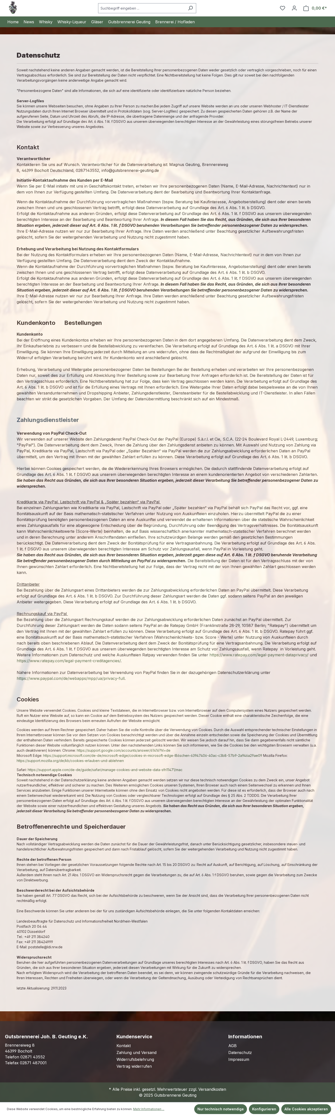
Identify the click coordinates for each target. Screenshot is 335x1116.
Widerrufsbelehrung (135, 1059)
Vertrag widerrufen (134, 1066)
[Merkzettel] (282, 8)
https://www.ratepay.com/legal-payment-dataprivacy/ (259, 654)
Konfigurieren (264, 1109)
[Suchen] (190, 8)
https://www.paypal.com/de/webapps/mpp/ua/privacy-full (71, 678)
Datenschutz (240, 1052)
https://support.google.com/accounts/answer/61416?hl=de (123, 750)
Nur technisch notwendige (220, 1109)
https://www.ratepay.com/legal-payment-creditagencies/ (69, 660)
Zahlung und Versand (136, 1052)
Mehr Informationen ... (148, 1109)
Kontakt (123, 1045)
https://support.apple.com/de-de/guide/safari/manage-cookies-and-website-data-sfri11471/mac (105, 770)
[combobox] (141, 8)
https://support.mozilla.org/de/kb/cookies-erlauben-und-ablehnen (70, 761)
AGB (232, 1045)
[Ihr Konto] (294, 8)
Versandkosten (212, 1089)
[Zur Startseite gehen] (13, 7)
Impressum (238, 1059)
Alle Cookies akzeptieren (306, 1109)
